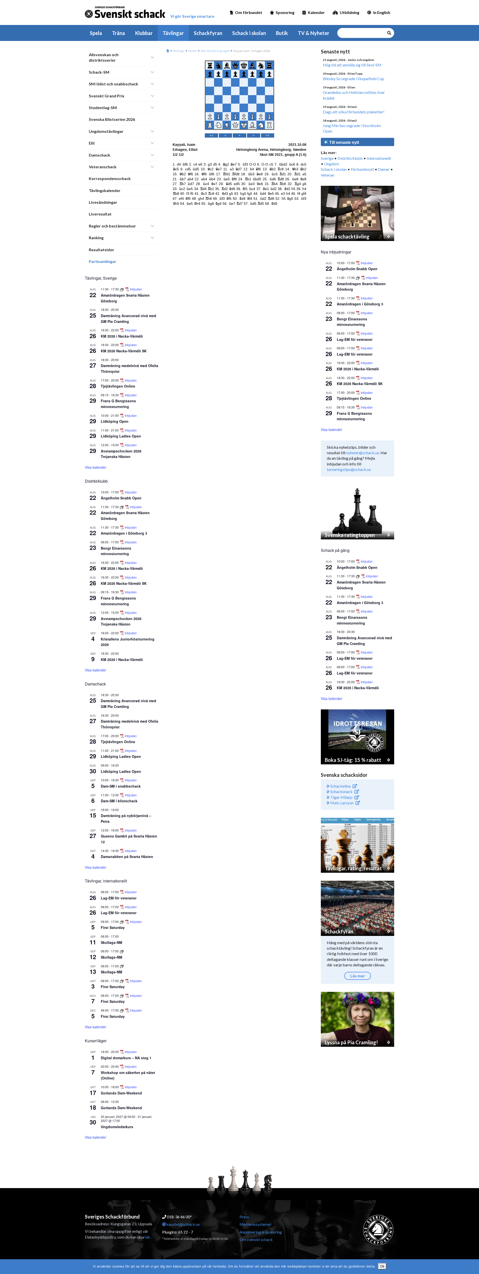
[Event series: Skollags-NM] (121, 951)
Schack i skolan (249, 33)
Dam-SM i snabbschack (121, 786)
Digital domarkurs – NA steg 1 (126, 1057)
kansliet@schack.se (183, 1224)
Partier (192, 51)
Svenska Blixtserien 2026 (112, 119)
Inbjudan (136, 289)
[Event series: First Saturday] (122, 921)
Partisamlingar (102, 261)
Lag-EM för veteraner (118, 897)
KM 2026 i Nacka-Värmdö (122, 336)
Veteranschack (103, 166)
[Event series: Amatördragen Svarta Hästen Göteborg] (122, 289)
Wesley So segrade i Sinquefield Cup (353, 78)
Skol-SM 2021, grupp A (215, 51)
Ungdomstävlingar (106, 131)
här (147, 1237)
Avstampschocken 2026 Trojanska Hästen (121, 453)
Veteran (327, 175)
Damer (384, 169)
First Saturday (113, 927)
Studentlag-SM (103, 107)
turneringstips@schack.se (349, 469)
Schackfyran (208, 33)
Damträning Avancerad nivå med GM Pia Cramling (128, 703)
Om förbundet (248, 12)
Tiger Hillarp (341, 797)
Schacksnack (341, 791)
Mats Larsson (342, 802)
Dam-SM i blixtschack (119, 800)
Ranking (96, 237)
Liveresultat (100, 214)
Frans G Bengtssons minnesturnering (118, 403)
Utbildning (349, 12)
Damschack (99, 155)
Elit (92, 143)
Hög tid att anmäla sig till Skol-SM (352, 64)
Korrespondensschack (110, 178)
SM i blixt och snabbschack (113, 83)
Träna (118, 33)
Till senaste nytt (343, 142)
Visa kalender (95, 467)
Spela (96, 33)
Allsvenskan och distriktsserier (104, 57)
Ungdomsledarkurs (117, 1126)
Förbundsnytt (362, 169)
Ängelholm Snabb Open (121, 497)
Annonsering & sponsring (261, 1232)
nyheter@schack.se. (363, 452)
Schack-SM (99, 72)
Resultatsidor (101, 249)
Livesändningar (103, 202)
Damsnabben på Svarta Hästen (127, 856)
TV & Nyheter (313, 33)
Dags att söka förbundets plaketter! (353, 111)
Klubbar (144, 33)
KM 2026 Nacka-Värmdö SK (124, 350)
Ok (382, 1266)
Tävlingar (173, 33)
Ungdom (331, 163)
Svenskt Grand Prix (106, 95)
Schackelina (340, 786)
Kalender (316, 12)
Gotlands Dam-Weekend (121, 1092)
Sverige (327, 158)
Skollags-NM (111, 942)
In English (381, 12)
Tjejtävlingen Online (118, 386)
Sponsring (285, 12)
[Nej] (472, 1266)
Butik (282, 33)
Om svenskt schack (256, 1239)
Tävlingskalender (104, 190)
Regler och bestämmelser (112, 225)
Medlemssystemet (255, 1224)
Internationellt (379, 158)
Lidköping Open (114, 421)
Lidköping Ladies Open (121, 435)
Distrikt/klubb (350, 158)
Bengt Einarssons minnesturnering (116, 551)
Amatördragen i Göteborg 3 (124, 533)
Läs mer (357, 975)
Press (244, 1216)
